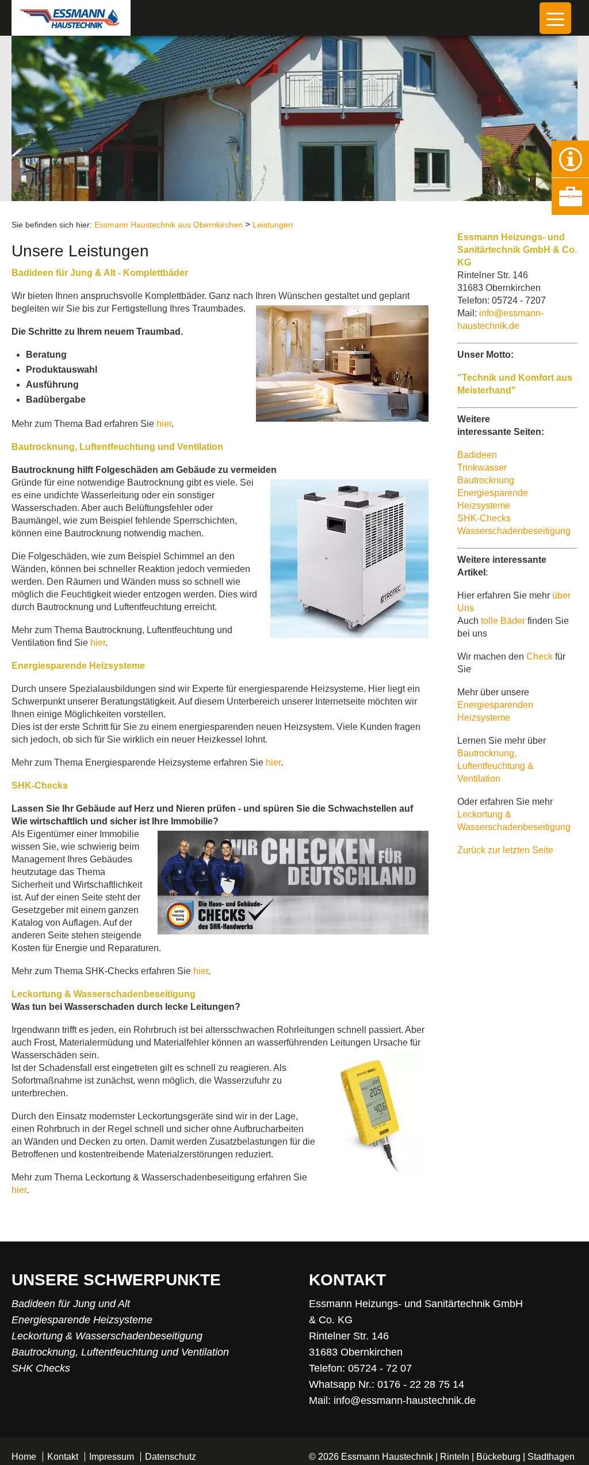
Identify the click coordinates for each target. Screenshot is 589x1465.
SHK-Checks (484, 518)
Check (540, 656)
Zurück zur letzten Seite (505, 850)
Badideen (477, 455)
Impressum (111, 1457)
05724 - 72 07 (380, 1368)
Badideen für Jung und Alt (71, 1303)
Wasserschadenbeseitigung (514, 531)
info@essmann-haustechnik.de (405, 1400)
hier (163, 424)
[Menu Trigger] (555, 18)
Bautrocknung (485, 480)
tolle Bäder (503, 621)
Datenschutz (170, 1457)
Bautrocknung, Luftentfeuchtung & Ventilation (495, 765)
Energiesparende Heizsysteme (82, 1320)
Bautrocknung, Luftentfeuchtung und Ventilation (120, 1352)
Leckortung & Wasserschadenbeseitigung (107, 1336)
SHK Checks (41, 1368)
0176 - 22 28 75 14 (420, 1384)
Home (24, 1457)
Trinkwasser (482, 467)
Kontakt (62, 1457)
